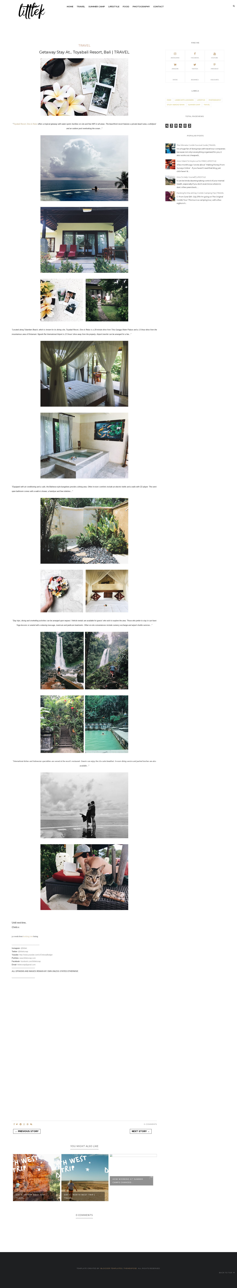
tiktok (175, 80)
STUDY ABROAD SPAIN (175, 105)
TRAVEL (81, 6)
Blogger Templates (111, 1268)
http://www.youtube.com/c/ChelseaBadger (36, 955)
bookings (195, 80)
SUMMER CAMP (96, 6)
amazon (175, 69)
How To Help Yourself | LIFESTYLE (191, 177)
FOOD (126, 6)
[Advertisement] (84, 1008)
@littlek (24, 948)
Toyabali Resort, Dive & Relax (25, 124)
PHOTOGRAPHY (141, 6)
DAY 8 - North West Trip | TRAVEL (30, 1196)
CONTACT (158, 6)
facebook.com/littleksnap (31, 961)
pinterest (214, 69)
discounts (215, 80)
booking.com (28, 936)
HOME (70, 6)
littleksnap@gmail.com (26, 965)
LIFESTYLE (113, 6)
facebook (195, 58)
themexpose (130, 1268)
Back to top (226, 1273)
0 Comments (150, 1124)
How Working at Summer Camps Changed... (127, 1180)
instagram (175, 58)
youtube (214, 58)
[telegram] (21, 1124)
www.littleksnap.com (27, 958)
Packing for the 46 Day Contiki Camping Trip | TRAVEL (200, 193)
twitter (195, 69)
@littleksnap (23, 951)
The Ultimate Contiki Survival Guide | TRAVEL (196, 145)
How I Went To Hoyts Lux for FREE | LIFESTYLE (196, 161)
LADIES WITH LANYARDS (184, 100)
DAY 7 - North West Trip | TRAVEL (79, 1196)
